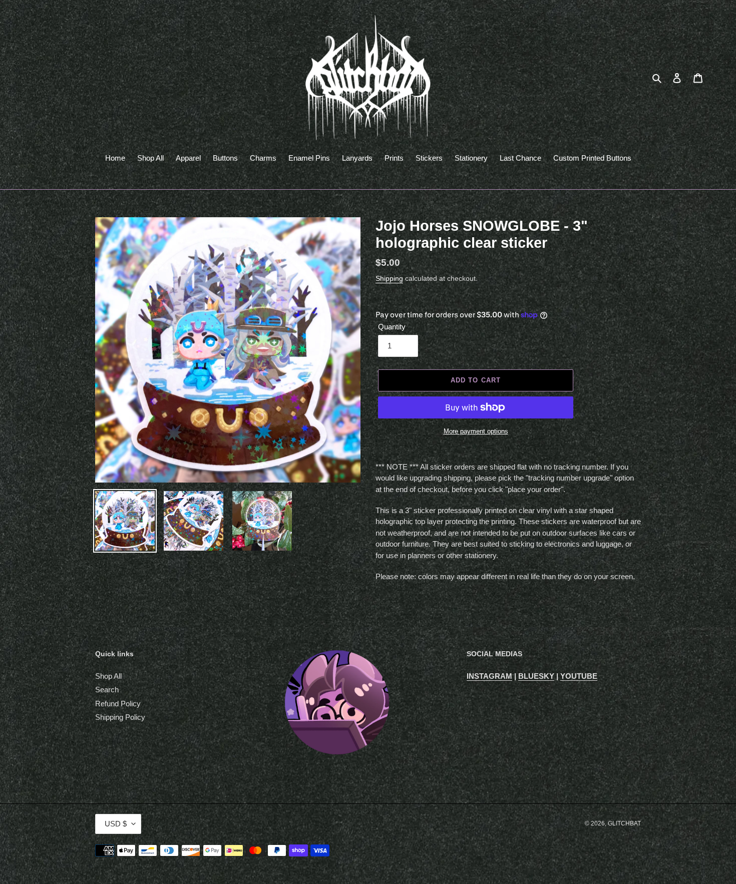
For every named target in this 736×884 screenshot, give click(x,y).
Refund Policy (118, 703)
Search (107, 689)
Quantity (392, 326)
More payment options (476, 431)
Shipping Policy (120, 717)
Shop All (108, 676)
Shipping (389, 278)
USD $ (116, 823)
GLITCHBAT (624, 823)
